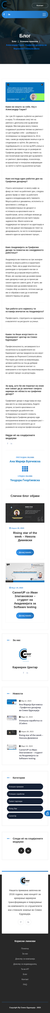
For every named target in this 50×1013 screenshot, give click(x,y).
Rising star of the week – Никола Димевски (25, 536)
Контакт (25, 979)
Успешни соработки (16, 794)
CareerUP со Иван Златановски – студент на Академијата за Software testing (25, 600)
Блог (14, 41)
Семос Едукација (28, 1007)
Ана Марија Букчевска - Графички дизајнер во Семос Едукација (30, 707)
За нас (25, 954)
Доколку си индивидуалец (25, 964)
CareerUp (12, 816)
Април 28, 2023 (17, 528)
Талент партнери (15, 801)
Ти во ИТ (25, 969)
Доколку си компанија (25, 959)
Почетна (25, 949)
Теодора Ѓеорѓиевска (25, 480)
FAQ (25, 984)
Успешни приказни (29, 41)
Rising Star (13, 808)
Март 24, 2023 (17, 588)
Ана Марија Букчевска (25, 461)
